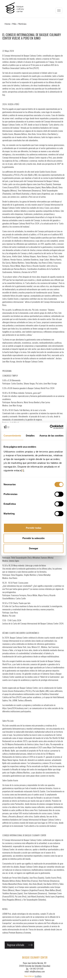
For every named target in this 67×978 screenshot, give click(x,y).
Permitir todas (33, 527)
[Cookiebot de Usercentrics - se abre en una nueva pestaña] (49, 427)
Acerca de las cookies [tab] (51, 435)
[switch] (59, 494)
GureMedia (38, 976)
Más (14, 23)
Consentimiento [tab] (12, 435)
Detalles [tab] (30, 435)
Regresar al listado (15, 945)
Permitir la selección (33, 538)
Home (7, 23)
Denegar (33, 548)
